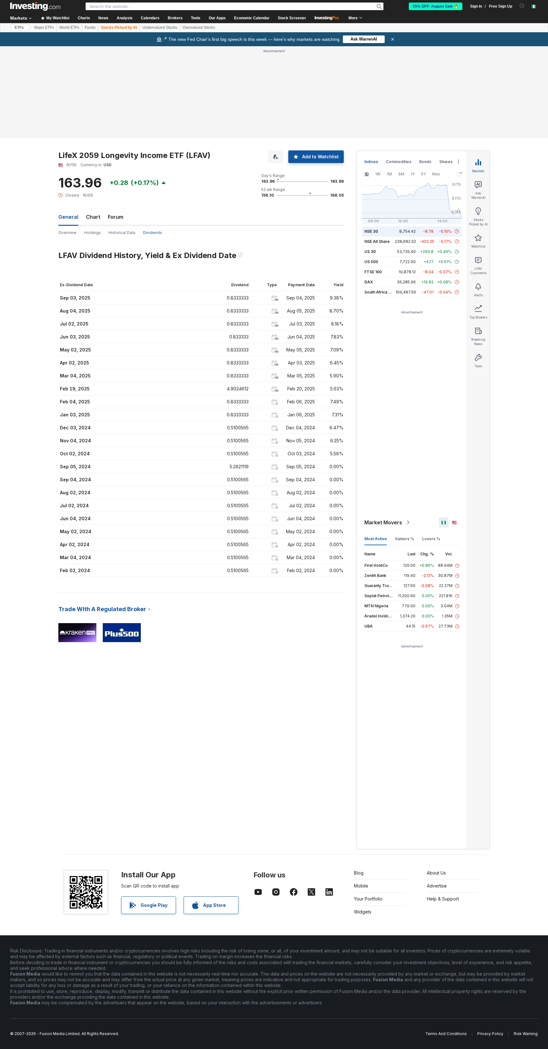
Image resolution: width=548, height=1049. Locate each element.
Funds (90, 27)
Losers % (431, 538)
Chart (93, 217)
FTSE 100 (373, 271)
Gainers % (404, 538)
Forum (115, 217)
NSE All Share (377, 241)
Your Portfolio (368, 898)
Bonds (425, 161)
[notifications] (522, 6)
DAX (368, 282)
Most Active (375, 538)
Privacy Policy (490, 1033)
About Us (436, 872)
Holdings (92, 232)
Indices (371, 161)
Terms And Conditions (446, 1033)
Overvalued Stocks (199, 27)
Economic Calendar (252, 18)
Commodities (398, 161)
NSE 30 (371, 231)
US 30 (370, 251)
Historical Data (121, 232)
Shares (446, 161)
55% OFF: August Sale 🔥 (436, 6)
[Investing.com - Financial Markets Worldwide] (35, 6)
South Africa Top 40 (383, 292)
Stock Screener (292, 18)
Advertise (437, 885)
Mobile (361, 885)
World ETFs (69, 27)
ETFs (19, 27)
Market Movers (383, 522)
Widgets (362, 911)
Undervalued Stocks (159, 27)
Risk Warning (526, 1033)
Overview (67, 232)
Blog (358, 872)
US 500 (371, 261)
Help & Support (443, 898)
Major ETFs (44, 27)
